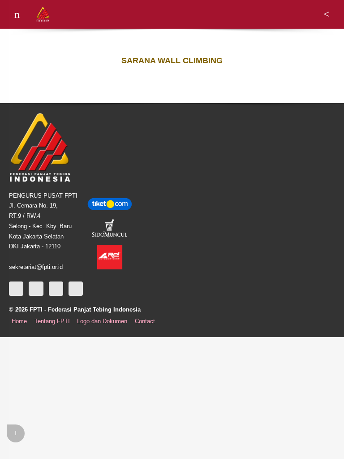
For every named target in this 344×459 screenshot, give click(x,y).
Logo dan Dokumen (102, 321)
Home (19, 321)
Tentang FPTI (52, 321)
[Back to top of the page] (16, 433)
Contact (145, 321)
